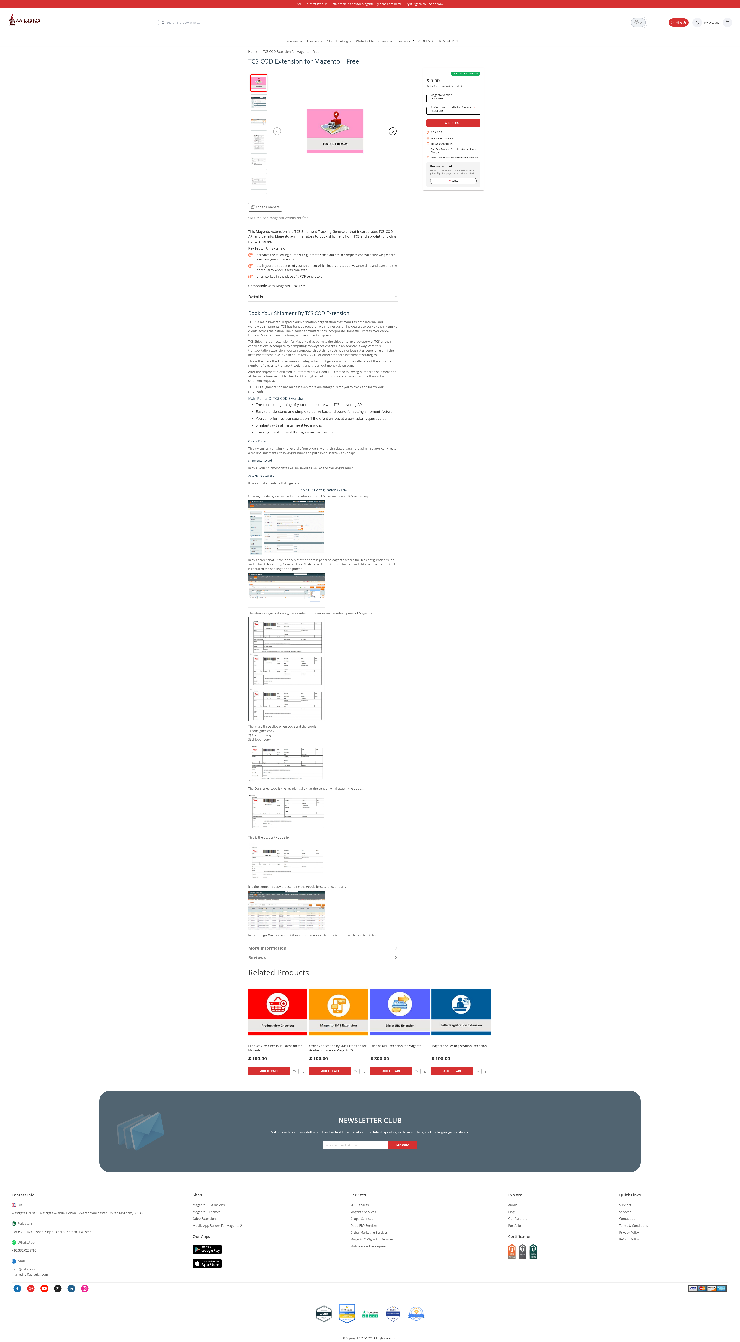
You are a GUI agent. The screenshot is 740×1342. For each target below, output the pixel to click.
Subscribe (402, 1145)
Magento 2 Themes (206, 1212)
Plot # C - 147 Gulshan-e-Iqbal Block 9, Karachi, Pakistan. (52, 1232)
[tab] (323, 297)
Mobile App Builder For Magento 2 (217, 1225)
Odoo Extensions (205, 1219)
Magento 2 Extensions (209, 1205)
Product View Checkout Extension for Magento (275, 1048)
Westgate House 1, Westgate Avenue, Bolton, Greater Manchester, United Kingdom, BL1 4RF (78, 1213)
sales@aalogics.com (26, 1269)
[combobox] (397, 22)
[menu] (370, 41)
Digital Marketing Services (369, 1232)
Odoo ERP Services (364, 1225)
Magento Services (363, 1212)
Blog (511, 1212)
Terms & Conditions (633, 1225)
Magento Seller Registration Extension (459, 1046)
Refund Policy (629, 1239)
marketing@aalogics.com (30, 1274)
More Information (267, 948)
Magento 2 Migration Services (371, 1239)
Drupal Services (361, 1219)
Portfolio (514, 1225)
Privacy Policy (629, 1232)
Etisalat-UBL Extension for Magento (395, 1046)
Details (255, 297)
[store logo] (24, 20)
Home (252, 52)
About (512, 1205)
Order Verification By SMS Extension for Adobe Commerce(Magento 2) (338, 1048)
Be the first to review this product (444, 86)
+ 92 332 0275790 (24, 1250)
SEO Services (359, 1205)
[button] (302, 1071)
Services (625, 1212)
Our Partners (517, 1219)
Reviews (257, 957)
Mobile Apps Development (369, 1246)
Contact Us (627, 1219)
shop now (436, 4)
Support (625, 1205)
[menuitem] (291, 41)
